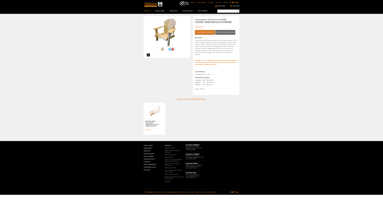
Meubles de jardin (169, 148)
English (225, 2)
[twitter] (232, 2)
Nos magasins (187, 11)
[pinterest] (235, 2)
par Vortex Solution (181, 192)
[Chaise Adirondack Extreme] (167, 46)
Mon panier (236, 6)
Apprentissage (149, 159)
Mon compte (221, 6)
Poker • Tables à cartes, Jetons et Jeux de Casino (174, 171)
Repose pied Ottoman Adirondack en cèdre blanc (152, 123)
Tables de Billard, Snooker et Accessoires (172, 151)
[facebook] (230, 2)
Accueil (193, 2)
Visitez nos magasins (225, 32)
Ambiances (173, 11)
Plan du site (190, 192)
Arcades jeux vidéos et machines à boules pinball (174, 177)
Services (218, 2)
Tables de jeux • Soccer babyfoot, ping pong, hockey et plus (174, 160)
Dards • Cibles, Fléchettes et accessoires (172, 164)
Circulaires (159, 11)
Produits (147, 11)
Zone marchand (201, 2)
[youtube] (237, 2)
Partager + (197, 192)
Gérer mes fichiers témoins (208, 192)
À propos (211, 2)
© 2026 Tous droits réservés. (155, 192)
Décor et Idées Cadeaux (171, 174)
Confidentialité (150, 167)
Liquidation (168, 181)
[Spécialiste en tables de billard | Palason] (153, 5)
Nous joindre (203, 11)
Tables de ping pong (170, 168)
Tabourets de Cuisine (170, 154)
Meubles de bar (169, 157)
